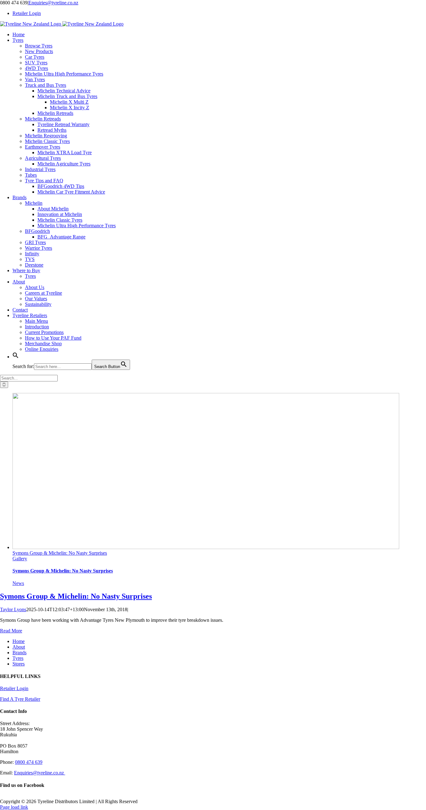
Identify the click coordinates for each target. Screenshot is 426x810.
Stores (18, 663)
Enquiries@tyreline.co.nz (53, 2)
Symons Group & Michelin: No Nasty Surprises (59, 553)
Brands (19, 652)
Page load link (14, 807)
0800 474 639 (28, 762)
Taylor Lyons (13, 609)
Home (18, 641)
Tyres (17, 658)
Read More (11, 630)
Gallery (19, 558)
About (18, 647)
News (18, 583)
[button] (15, 356)
